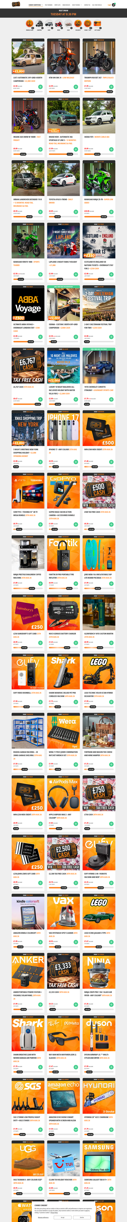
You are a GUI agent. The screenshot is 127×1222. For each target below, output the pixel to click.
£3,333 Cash (59, 992)
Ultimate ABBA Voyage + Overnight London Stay (26, 327)
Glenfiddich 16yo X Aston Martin (98, 635)
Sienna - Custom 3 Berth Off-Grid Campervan (63, 326)
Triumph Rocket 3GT (99, 79)
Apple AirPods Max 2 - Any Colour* (60, 816)
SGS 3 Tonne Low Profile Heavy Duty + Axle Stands (26, 1119)
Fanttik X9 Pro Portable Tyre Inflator (61, 576)
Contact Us (87, 5)
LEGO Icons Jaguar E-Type (97, 934)
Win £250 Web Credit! (27, 814)
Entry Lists (57, 5)
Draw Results (66, 5)
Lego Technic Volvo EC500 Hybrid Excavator (98, 694)
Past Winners (48, 5)
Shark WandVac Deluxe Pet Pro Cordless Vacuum (62, 694)
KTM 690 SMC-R (61, 77)
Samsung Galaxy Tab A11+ (97, 1181)
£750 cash (93, 814)
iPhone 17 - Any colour (63, 451)
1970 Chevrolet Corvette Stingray (98, 388)
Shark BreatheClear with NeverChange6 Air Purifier (27, 1058)
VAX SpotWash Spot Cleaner (63, 934)
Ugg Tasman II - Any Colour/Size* (27, 1181)
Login (109, 5)
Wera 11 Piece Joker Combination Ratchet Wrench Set (63, 754)
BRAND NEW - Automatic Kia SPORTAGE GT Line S (62, 140)
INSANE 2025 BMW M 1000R (27, 138)
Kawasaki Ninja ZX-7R (98, 201)
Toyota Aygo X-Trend (61, 201)
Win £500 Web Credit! (98, 449)
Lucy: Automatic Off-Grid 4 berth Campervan (27, 79)
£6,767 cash (23, 386)
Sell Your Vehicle (97, 5)
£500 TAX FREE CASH (97, 511)
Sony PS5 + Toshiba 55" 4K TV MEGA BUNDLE (25, 513)
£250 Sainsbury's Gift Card (27, 635)
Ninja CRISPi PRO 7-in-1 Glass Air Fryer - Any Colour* (98, 994)
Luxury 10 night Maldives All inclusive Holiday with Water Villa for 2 (62, 390)
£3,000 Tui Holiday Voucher (63, 1181)
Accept (62, 1217)
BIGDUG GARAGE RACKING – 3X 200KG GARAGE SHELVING (27, 755)
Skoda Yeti (96, 136)
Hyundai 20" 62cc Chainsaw (98, 1119)
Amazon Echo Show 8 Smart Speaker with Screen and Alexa (62, 1120)
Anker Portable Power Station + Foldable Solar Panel (27, 995)
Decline (82, 1217)
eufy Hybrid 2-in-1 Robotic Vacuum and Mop (97, 875)
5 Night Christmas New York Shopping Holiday (25, 452)
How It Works (76, 5)
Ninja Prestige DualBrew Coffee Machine (27, 576)
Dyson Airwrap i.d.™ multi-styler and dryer (96, 1056)
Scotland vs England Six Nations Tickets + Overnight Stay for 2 (98, 265)
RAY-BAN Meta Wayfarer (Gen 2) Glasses (62, 1056)
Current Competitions (35, 5)
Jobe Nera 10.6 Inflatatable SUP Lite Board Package (98, 576)
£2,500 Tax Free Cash (62, 873)
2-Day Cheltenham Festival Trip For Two (98, 326)
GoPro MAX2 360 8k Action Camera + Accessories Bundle (62, 515)
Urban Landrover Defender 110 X (27, 202)
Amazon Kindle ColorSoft (27, 934)
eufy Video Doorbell (27, 692)
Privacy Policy (54, 1213)
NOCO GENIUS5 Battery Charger (62, 635)
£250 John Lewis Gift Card (26, 875)
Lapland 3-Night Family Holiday (63, 263)
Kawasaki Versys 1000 (26, 263)
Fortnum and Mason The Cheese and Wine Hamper (98, 754)
